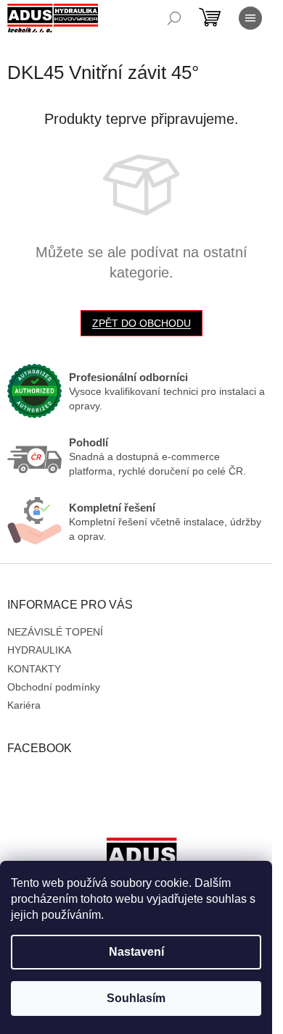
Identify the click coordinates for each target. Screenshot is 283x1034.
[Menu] (250, 18)
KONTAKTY (34, 669)
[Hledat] (174, 18)
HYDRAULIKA (39, 650)
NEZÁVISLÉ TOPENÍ (55, 632)
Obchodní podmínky (53, 687)
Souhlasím (136, 998)
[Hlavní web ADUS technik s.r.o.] (141, 859)
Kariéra (24, 705)
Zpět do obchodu (141, 323)
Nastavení (136, 952)
